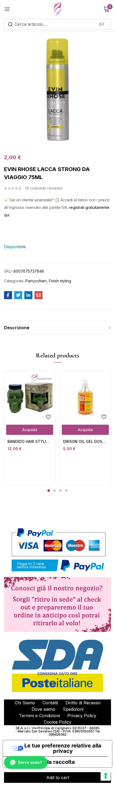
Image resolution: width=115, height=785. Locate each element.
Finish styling (60, 281)
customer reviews (43, 188)
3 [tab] (60, 490)
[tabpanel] (29, 428)
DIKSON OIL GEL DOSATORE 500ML (85, 441)
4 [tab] (66, 490)
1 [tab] (48, 490)
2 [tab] (54, 490)
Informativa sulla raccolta (41, 762)
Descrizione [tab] (16, 327)
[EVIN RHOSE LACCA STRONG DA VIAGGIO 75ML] (8, 295)
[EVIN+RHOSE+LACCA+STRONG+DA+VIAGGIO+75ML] (18, 295)
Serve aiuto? (30, 762)
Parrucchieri (36, 281)
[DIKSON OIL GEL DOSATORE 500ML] (85, 396)
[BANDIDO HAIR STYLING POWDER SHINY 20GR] (29, 396)
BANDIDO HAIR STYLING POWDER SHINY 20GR (29, 441)
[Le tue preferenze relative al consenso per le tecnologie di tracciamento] (106, 776)
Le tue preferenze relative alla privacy (62, 748)
